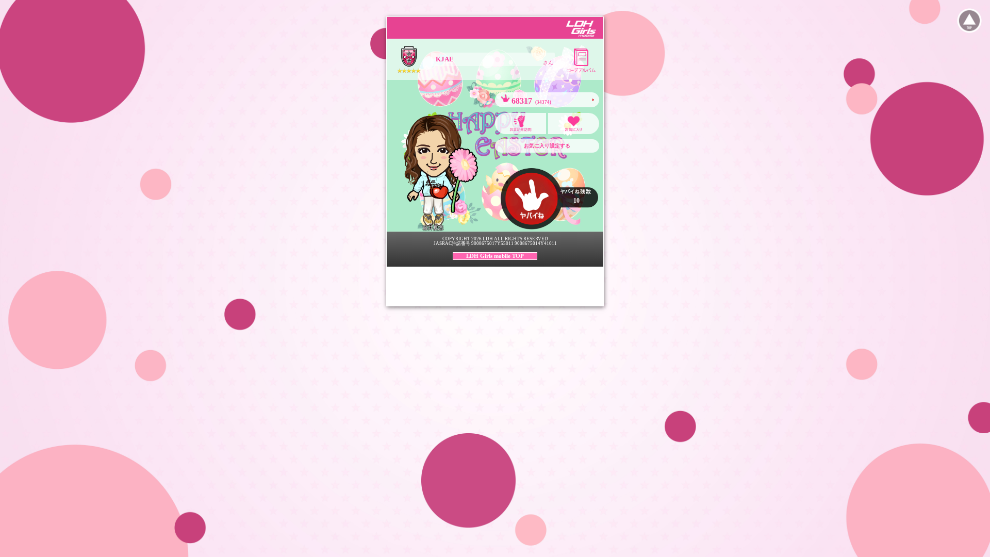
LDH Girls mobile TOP (495, 256)
